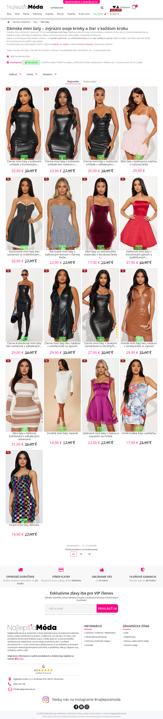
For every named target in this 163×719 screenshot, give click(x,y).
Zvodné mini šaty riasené (62, 433)
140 (89, 554)
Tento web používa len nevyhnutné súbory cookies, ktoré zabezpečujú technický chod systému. (81, 716)
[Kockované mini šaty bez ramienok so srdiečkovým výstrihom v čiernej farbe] (24, 213)
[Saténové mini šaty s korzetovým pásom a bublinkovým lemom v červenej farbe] (138, 213)
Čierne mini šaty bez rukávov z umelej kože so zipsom (62, 345)
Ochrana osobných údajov (97, 641)
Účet (126, 632)
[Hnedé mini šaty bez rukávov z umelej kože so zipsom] (138, 305)
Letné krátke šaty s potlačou (138, 433)
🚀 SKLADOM (31, 62)
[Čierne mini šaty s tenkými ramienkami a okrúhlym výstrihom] (100, 305)
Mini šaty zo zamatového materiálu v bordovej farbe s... (100, 254)
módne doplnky (85, 44)
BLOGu (20, 658)
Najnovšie (73, 81)
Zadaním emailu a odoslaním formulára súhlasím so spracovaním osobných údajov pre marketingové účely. (80, 614)
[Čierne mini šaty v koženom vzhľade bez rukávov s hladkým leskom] (62, 123)
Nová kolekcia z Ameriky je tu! (81, 1)
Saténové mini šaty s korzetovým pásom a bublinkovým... (139, 254)
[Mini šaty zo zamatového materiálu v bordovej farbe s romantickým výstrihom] (100, 213)
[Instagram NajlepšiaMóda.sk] (86, 707)
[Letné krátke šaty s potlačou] (138, 395)
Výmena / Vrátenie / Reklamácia (100, 632)
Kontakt (89, 645)
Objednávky (130, 636)
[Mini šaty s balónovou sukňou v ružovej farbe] (138, 123)
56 (81, 554)
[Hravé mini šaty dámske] (24, 486)
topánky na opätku (60, 44)
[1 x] (117, 333)
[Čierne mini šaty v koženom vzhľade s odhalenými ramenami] (100, 123)
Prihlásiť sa (107, 608)
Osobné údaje (130, 645)
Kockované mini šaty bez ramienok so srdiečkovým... (24, 253)
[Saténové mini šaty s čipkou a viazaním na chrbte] (100, 395)
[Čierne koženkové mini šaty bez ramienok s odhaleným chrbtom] (24, 305)
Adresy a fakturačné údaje (136, 641)
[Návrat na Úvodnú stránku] (8, 22)
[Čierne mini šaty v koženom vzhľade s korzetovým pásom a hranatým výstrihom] (24, 123)
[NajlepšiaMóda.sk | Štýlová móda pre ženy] (25, 7)
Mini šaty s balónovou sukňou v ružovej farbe (139, 163)
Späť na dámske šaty (20, 56)
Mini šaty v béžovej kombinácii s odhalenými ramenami (24, 436)
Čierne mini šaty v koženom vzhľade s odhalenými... (100, 163)
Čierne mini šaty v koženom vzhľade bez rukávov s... (62, 163)
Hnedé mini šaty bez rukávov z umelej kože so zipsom (139, 345)
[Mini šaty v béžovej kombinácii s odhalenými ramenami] (24, 395)
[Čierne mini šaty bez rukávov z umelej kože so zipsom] (62, 305)
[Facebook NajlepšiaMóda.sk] (76, 707)
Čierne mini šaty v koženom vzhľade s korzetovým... (24, 163)
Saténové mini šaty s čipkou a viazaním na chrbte (101, 435)
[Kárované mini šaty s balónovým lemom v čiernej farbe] (62, 213)
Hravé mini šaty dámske (24, 525)
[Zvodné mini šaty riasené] (62, 395)
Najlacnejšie (89, 81)
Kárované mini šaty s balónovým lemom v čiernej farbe (62, 254)
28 (73, 554)
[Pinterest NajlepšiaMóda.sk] (81, 707)
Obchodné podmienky (96, 636)
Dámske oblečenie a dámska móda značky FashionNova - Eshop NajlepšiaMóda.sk (87, 713)
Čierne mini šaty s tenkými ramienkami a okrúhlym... (100, 345)
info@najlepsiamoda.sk (24, 689)
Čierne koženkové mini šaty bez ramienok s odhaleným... (24, 345)
